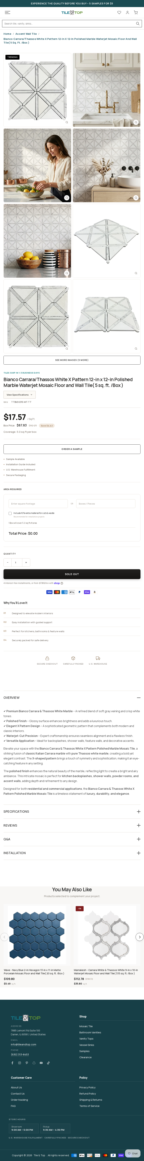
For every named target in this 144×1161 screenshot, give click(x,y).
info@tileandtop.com (23, 1044)
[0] (136, 12)
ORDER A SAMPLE (71, 449)
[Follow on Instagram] (19, 1063)
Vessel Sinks (86, 1045)
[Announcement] (72, 3)
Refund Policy (87, 1093)
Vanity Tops (86, 1038)
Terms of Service (89, 1106)
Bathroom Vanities (90, 1032)
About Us (16, 1087)
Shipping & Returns (90, 1099)
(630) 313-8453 (20, 1054)
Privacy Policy (87, 1087)
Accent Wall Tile (26, 34)
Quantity (10, 553)
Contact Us (18, 1093)
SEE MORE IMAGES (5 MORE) (72, 360)
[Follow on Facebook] (12, 1063)
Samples (84, 1051)
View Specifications (18, 394)
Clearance (85, 1057)
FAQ (13, 1106)
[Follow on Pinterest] (26, 1063)
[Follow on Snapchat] (33, 1063)
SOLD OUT (72, 574)
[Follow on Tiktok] (48, 1063)
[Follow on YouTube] (41, 1063)
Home (7, 34)
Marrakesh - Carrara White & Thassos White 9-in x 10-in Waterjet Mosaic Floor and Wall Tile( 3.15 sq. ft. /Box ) (106, 971)
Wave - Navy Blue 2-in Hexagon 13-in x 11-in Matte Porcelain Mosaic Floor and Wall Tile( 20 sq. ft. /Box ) (34, 971)
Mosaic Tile (86, 1026)
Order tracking (19, 1099)
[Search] (138, 23)
